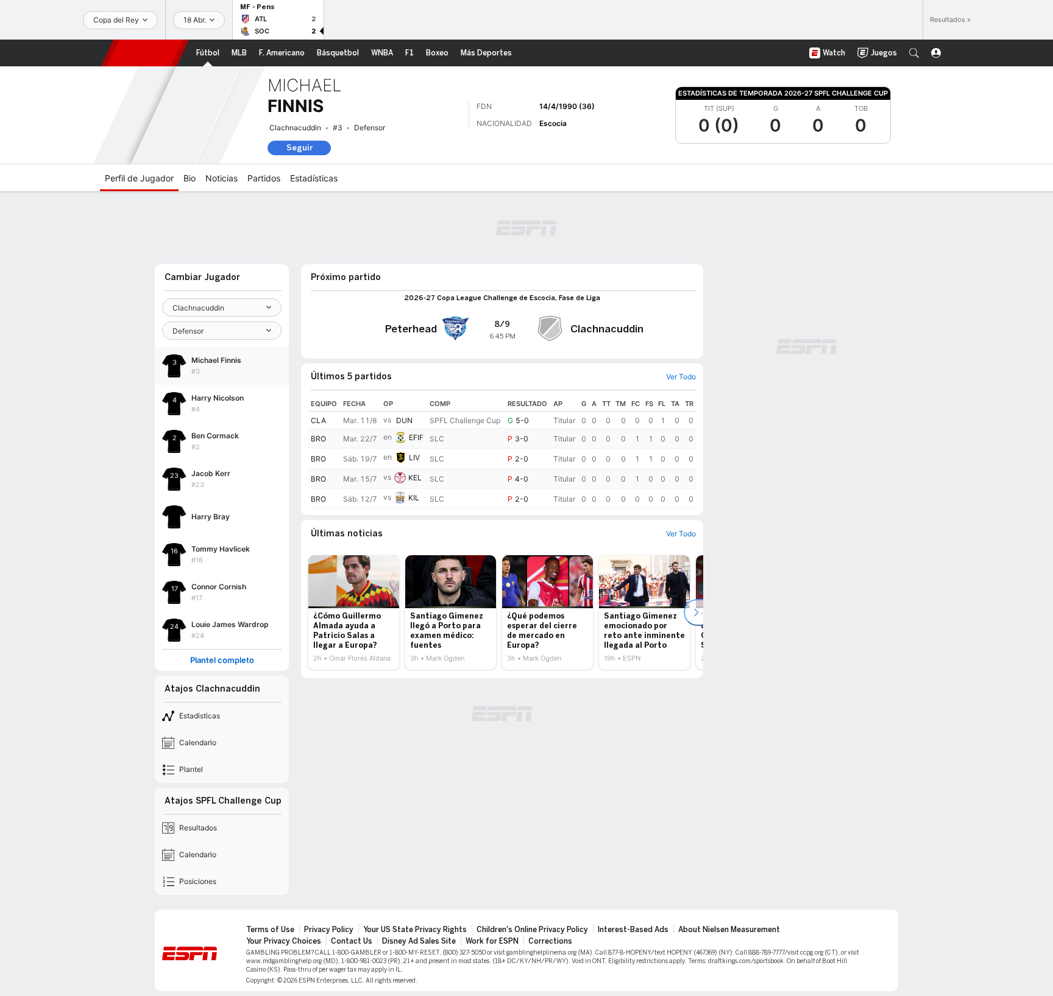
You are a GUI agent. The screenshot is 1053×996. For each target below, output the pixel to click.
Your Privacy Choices (283, 941)
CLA (318, 420)
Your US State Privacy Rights (415, 929)
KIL (413, 497)
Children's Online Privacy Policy (532, 929)
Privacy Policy (328, 929)
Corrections (550, 941)
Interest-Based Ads (633, 929)
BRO (318, 438)
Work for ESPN (492, 941)
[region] (502, 452)
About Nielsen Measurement (729, 929)
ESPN (145, 53)
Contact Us (351, 941)
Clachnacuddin (295, 127)
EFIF (416, 437)
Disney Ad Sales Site (419, 941)
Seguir (299, 147)
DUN (404, 420)
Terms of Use (270, 929)
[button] (914, 53)
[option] (353, 612)
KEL (415, 477)
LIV (414, 457)
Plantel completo (222, 660)
